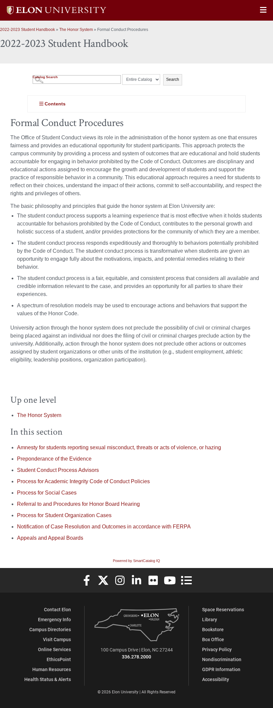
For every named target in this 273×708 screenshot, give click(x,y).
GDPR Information (221, 669)
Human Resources (51, 669)
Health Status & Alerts (47, 679)
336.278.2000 (136, 656)
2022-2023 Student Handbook (27, 29)
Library (209, 619)
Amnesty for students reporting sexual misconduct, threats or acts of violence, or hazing (119, 447)
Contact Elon (57, 609)
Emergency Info (54, 619)
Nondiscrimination (221, 659)
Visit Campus (57, 639)
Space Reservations (223, 609)
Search (172, 79)
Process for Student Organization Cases (64, 515)
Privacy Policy (217, 649)
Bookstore (213, 629)
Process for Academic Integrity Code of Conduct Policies (83, 481)
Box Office (213, 639)
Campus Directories (50, 629)
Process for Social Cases (47, 493)
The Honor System (76, 29)
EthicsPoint (59, 659)
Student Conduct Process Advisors (58, 470)
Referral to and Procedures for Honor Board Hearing (78, 504)
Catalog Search (45, 77)
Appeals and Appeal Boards (50, 538)
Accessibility (215, 679)
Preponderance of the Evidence (54, 459)
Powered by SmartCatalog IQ (136, 561)
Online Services (54, 649)
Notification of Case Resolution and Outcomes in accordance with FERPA (104, 526)
